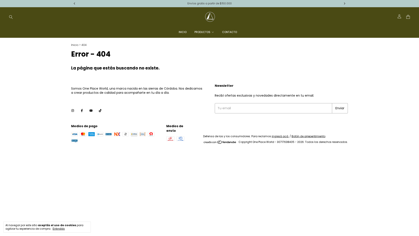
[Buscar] (11, 17)
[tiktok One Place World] (100, 110)
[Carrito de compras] (408, 17)
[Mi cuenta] (399, 16)
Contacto (229, 32)
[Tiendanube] (220, 143)
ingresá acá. (280, 136)
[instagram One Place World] (72, 110)
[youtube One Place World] (91, 110)
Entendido (59, 228)
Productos (202, 32)
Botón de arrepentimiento (308, 136)
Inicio (183, 32)
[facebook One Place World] (81, 110)
